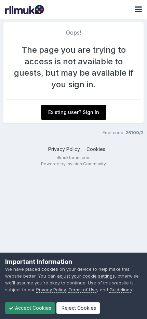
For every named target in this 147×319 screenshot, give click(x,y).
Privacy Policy (64, 149)
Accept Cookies (32, 308)
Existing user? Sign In (73, 112)
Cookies (95, 149)
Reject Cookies (78, 308)
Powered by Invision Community (73, 163)
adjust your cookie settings (86, 276)
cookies (49, 269)
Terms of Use (82, 289)
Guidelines (120, 289)
